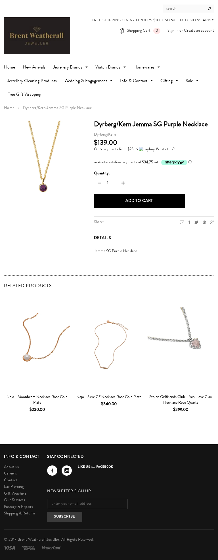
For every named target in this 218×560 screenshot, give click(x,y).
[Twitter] (196, 222)
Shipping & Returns (19, 514)
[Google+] (212, 222)
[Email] (182, 222)
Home (9, 108)
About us (11, 467)
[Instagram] (67, 470)
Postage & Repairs (18, 507)
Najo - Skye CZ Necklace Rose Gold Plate (108, 397)
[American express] (29, 548)
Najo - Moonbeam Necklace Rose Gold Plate (37, 400)
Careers (10, 474)
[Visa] (10, 548)
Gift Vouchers (15, 494)
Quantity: (102, 174)
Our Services (14, 500)
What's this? (165, 149)
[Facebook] (52, 470)
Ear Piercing (14, 487)
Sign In (173, 31)
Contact (11, 480)
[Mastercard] (51, 548)
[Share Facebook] (189, 222)
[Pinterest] (204, 222)
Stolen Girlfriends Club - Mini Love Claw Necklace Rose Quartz (180, 400)
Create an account (199, 31)
